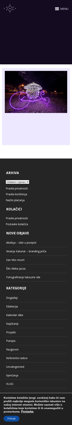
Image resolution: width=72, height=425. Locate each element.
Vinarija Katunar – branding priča (26, 251)
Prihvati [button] (11, 418)
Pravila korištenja (16, 194)
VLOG (9, 384)
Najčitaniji (12, 323)
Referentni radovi (16, 358)
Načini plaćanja (15, 200)
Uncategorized (15, 367)
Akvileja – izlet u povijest (21, 242)
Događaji (12, 298)
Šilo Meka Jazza (16, 268)
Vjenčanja (12, 375)
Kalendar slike (14, 315)
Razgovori (12, 349)
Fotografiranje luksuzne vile (23, 277)
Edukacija (12, 306)
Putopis (11, 341)
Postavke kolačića (17, 224)
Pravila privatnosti (17, 188)
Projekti (11, 332)
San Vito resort (15, 260)
